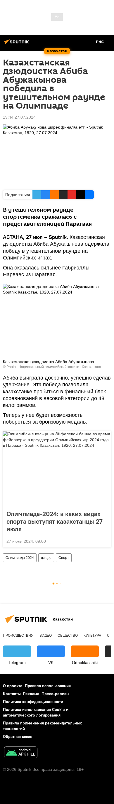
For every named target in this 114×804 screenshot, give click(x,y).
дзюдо (46, 558)
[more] (104, 541)
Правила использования (48, 685)
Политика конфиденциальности (33, 701)
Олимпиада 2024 (20, 558)
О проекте (13, 685)
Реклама (31, 693)
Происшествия (18, 635)
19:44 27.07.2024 (19, 117)
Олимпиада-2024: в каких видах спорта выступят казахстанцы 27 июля (54, 521)
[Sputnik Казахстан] (17, 44)
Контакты (12, 693)
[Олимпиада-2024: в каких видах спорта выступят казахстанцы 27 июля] (57, 468)
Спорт (63, 558)
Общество (68, 635)
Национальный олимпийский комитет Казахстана (59, 367)
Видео (45, 635)
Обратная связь (17, 736)
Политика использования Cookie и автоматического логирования (35, 712)
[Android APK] (21, 753)
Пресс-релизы (55, 693)
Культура (92, 635)
